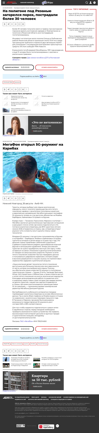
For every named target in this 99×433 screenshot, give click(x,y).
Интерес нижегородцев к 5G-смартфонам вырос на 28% (50, 364)
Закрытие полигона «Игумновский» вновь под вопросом (19, 97)
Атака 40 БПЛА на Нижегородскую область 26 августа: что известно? (80, 14)
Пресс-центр (35, 397)
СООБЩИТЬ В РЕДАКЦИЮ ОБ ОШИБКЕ (61, 399)
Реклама (44, 397)
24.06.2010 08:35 (7, 8)
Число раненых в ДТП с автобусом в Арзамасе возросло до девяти (21, 110)
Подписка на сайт (20, 399)
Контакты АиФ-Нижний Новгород (38, 399)
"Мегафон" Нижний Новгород (24, 194)
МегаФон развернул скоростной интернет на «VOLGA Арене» (51, 358)
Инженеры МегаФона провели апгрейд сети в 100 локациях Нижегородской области (20, 359)
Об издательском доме (22, 397)
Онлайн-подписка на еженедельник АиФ (75, 397)
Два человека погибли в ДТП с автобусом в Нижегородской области (51, 104)
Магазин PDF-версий (55, 397)
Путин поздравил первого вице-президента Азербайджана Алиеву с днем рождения (81, 37)
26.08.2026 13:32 (7, 141)
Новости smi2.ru (9, 136)
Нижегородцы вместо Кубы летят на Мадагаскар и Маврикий (21, 364)
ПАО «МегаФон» (26, 321)
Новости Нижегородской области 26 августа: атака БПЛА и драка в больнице (81, 22)
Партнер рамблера (31, 425)
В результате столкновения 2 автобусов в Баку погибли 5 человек (20, 104)
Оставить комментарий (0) (50, 67)
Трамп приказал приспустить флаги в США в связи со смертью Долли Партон (80, 30)
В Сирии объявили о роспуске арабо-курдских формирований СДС (80, 45)
